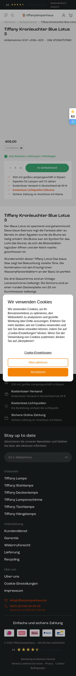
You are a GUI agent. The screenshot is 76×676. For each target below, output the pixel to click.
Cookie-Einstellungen (38, 352)
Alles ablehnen (38, 362)
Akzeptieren (38, 372)
